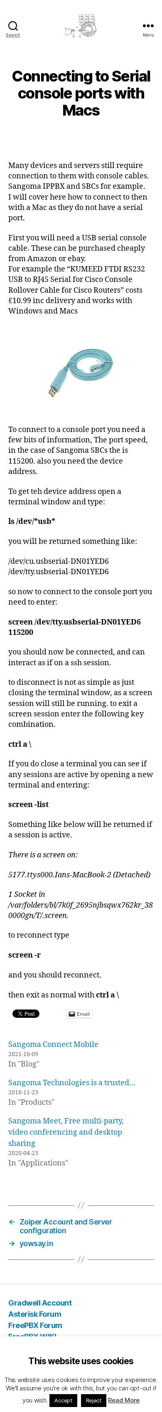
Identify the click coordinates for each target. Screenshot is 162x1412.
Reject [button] (93, 1400)
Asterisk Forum (34, 1314)
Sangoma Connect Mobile (53, 1044)
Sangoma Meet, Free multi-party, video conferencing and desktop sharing (66, 1132)
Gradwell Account (39, 1302)
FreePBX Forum (35, 1325)
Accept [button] (63, 1400)
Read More (124, 1400)
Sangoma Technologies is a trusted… (71, 1083)
